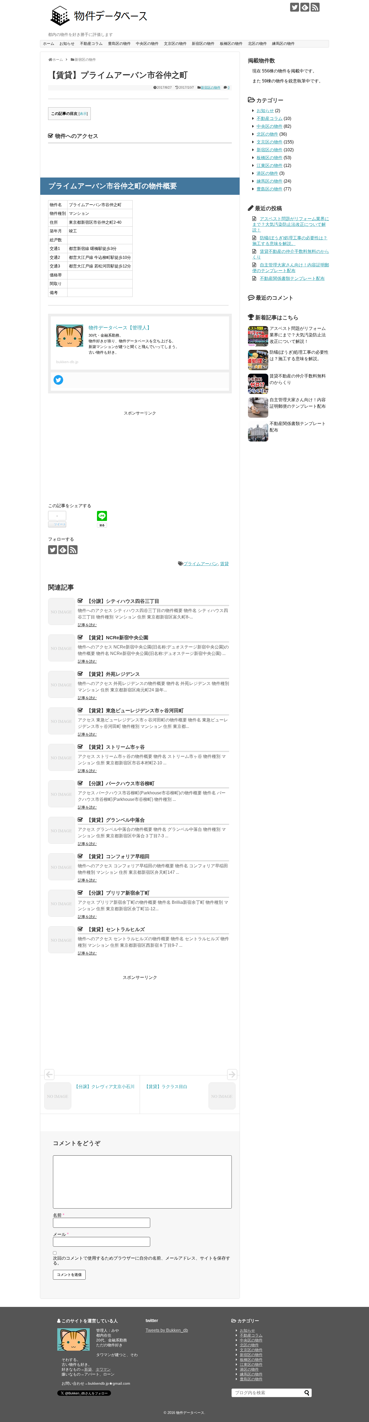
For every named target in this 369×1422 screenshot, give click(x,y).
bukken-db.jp (67, 362)
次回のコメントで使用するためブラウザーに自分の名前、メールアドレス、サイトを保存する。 (141, 1260)
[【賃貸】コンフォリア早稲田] (61, 866)
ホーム (48, 43)
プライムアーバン (200, 563)
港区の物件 (267, 173)
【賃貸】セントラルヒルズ (115, 929)
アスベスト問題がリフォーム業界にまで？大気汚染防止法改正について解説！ (290, 224)
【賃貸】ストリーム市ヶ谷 (115, 747)
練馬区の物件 (283, 43)
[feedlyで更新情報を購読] (304, 7)
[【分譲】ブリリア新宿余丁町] (61, 903)
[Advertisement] (93, 454)
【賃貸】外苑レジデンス (113, 674)
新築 (88, 1369)
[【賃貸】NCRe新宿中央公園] (61, 647)
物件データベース (190, 1413)
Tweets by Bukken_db (167, 1330)
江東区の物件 (270, 165)
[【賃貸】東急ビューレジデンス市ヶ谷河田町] (61, 720)
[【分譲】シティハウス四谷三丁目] (61, 611)
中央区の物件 (147, 43)
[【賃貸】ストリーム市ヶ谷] (61, 757)
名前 (58, 1215)
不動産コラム (91, 43)
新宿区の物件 (203, 43)
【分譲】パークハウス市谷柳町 (120, 783)
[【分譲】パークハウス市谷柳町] (61, 793)
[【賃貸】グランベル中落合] (61, 830)
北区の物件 (257, 43)
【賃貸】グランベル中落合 (115, 820)
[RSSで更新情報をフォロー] (315, 7)
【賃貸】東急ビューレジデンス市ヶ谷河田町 (135, 710)
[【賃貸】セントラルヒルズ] (61, 939)
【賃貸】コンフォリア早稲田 (118, 856)
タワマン (103, 1369)
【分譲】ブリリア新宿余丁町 (118, 893)
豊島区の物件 (119, 43)
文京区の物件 (175, 43)
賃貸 (224, 563)
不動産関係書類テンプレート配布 (292, 278)
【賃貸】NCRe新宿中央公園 (117, 637)
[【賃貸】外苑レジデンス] (61, 684)
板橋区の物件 (231, 43)
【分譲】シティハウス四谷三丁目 (122, 601)
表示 (83, 114)
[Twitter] (58, 380)
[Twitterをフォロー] (294, 7)
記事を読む (87, 625)
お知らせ (67, 43)
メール (61, 1234)
